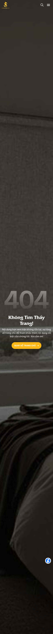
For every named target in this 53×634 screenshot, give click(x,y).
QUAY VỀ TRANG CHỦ (25, 345)
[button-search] (42, 4)
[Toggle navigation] (48, 5)
